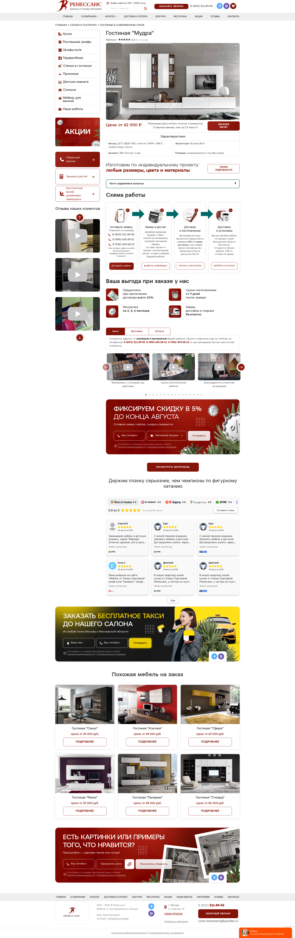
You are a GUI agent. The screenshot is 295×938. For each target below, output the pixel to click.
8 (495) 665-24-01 (201, 2)
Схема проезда (173, 914)
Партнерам (203, 897)
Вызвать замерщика (155, 266)
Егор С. (122, 562)
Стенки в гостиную (83, 25)
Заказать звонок (171, 6)
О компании (88, 17)
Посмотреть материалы (173, 467)
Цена (115, 331)
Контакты (233, 17)
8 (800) (211, 905)
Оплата (159, 331)
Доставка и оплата (135, 17)
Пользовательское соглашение (166, 933)
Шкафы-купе (72, 49)
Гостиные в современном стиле (122, 25)
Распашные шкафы (77, 41)
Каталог (110, 17)
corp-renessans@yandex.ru (218, 921)
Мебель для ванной (72, 99)
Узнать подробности (223, 168)
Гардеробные (73, 57)
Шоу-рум (160, 17)
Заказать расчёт (223, 125)
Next (79, 337)
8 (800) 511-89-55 (201, 6)
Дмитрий (214, 562)
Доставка (137, 331)
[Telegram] (220, 6)
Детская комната (75, 81)
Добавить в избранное (176, 922)
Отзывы (215, 17)
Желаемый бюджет (167, 435)
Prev (79, 217)
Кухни (67, 33)
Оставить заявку (121, 266)
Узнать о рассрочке (189, 266)
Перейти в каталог (224, 266)
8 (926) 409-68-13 (201, 10)
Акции (199, 17)
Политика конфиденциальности (129, 933)
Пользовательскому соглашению (161, 447)
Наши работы (73, 109)
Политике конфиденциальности (132, 447)
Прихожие (71, 73)
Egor (211, 523)
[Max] (226, 6)
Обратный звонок (218, 914)
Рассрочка (180, 17)
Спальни (69, 89)
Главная (68, 17)
